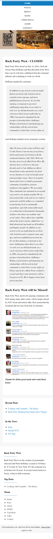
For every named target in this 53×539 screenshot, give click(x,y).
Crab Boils (27, 20)
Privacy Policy (45, 527)
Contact (27, 28)
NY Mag (11, 433)
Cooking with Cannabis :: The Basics (23, 408)
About (27, 12)
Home (27, 3)
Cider (27, 24)
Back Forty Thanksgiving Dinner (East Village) (27, 411)
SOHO (27, 16)
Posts (27, 7)
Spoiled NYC (13, 430)
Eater (10, 427)
